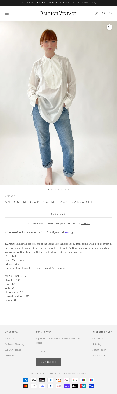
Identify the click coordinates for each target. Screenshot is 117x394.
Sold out (58, 214)
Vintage (10, 196)
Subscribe (49, 362)
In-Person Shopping (14, 344)
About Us (9, 338)
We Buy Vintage (13, 349)
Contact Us (97, 338)
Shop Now (85, 223)
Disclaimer (10, 355)
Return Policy (99, 349)
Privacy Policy (99, 355)
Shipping (96, 344)
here (82, 252)
